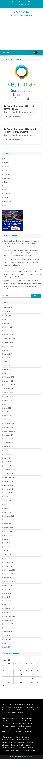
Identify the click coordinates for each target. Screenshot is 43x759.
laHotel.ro (27, 705)
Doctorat (7, 178)
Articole (6, 159)
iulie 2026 (7, 311)
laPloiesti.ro (32, 721)
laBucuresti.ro (16, 718)
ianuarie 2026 (8, 335)
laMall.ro (10, 707)
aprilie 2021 (8, 554)
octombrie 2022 (9, 485)
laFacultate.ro (31, 707)
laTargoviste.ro (30, 747)
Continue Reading (14, 116)
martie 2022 (8, 512)
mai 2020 (7, 597)
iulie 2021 (7, 543)
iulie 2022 (7, 497)
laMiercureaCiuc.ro (25, 726)
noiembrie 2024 (9, 389)
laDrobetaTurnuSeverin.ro (24, 731)
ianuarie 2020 (8, 612)
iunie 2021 (7, 547)
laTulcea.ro (27, 750)
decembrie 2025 (9, 338)
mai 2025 (7, 365)
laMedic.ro (12, 705)
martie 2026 (8, 327)
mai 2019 (7, 643)
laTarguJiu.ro (6, 750)
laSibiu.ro (5, 747)
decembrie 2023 (9, 431)
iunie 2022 (7, 500)
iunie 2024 (7, 408)
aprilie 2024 (8, 416)
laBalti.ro (34, 710)
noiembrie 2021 (9, 527)
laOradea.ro (5, 729)
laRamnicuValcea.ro (8, 731)
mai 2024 (7, 412)
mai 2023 (7, 458)
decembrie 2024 (9, 385)
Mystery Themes (28, 756)
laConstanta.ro (6, 721)
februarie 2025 (9, 377)
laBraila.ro (14, 745)
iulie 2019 (7, 635)
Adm (19, 112)
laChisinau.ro (27, 710)
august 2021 (8, 539)
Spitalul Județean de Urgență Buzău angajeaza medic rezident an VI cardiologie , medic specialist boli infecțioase (21, 243)
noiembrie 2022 (9, 481)
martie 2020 (8, 604)
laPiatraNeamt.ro (7, 712)
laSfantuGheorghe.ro (23, 737)
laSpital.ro (20, 705)
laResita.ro (21, 745)
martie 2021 (8, 558)
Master (6, 197)
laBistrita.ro (30, 742)
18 (9, 678)
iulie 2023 (7, 450)
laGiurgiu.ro (15, 726)
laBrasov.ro (5, 737)
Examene (7, 182)
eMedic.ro (21, 12)
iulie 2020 (7, 589)
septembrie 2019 (9, 628)
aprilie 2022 (8, 508)
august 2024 (8, 400)
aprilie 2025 (8, 369)
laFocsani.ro (6, 726)
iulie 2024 (7, 404)
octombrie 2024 (9, 392)
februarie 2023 (9, 470)
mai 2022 (7, 504)
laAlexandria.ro (24, 740)
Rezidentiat (8, 201)
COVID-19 (7, 170)
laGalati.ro (24, 721)
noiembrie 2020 (9, 574)
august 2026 (8, 308)
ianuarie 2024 (8, 427)
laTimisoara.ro (6, 723)
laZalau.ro (34, 750)
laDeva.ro (31, 723)
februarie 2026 (9, 331)
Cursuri (6, 174)
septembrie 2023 (9, 443)
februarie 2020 (9, 608)
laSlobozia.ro (20, 747)
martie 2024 (8, 419)
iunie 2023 (7, 454)
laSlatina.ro (12, 747)
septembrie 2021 (9, 535)
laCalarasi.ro (23, 723)
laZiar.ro (17, 707)
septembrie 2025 (9, 350)
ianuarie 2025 (8, 381)
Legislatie (7, 193)
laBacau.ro (12, 742)
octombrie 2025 (9, 346)
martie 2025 (8, 373)
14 (26, 674)
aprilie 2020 (8, 601)
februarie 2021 (9, 562)
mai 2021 (7, 551)
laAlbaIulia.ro (13, 740)
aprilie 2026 (8, 323)
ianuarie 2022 (8, 520)
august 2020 (8, 585)
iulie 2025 (7, 358)
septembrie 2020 (9, 581)
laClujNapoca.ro (27, 718)
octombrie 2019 (9, 624)
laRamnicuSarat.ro (24, 729)
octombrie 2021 (9, 531)
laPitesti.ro (13, 729)
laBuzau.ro (15, 723)
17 (3, 678)
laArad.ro (5, 742)
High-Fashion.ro (18, 712)
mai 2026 (7, 319)
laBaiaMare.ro (21, 742)
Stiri (5, 205)
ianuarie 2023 (8, 473)
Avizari (6, 163)
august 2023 (8, 446)
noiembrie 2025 (9, 342)
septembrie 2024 (9, 396)
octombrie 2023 (9, 439)
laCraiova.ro (16, 721)
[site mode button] (36, 52)
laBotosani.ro (6, 745)
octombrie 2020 (9, 578)
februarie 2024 (9, 423)
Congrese (7, 166)
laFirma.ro (23, 707)
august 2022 (8, 493)
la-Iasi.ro (13, 737)
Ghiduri (6, 186)
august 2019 (8, 632)
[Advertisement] (21, 37)
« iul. (3, 690)
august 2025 (8, 354)
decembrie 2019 (9, 616)
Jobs (5, 190)
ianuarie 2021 (8, 566)
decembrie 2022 (9, 477)
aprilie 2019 (8, 647)
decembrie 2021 (9, 523)
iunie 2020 (7, 593)
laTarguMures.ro (16, 750)
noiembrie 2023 (9, 435)
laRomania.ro (6, 718)
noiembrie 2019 (9, 620)
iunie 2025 (7, 362)
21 (26, 678)
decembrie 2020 (9, 570)
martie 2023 (8, 466)
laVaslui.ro (5, 740)
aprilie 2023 (8, 462)
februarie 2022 (9, 516)
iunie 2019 (7, 639)
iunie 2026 (7, 315)
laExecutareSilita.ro (15, 710)
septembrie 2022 (9, 489)
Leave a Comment (29, 112)
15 (32, 674)
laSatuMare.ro (30, 745)
